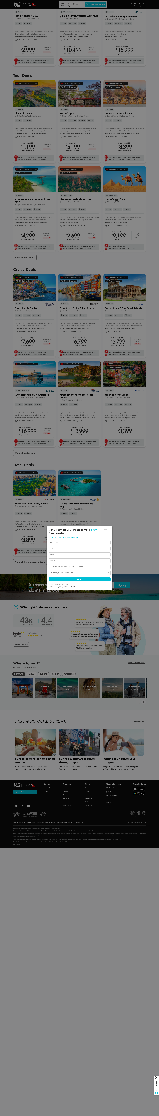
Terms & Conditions (72, 587)
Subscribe (80, 579)
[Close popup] (108, 529)
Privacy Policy (58, 587)
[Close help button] (156, 1078)
